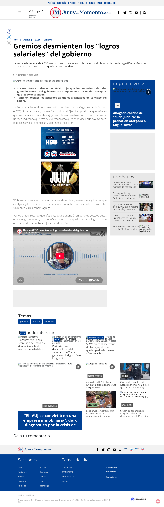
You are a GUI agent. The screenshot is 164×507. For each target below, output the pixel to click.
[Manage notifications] (158, 501)
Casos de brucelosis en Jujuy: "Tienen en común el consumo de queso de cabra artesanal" (125, 219)
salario (36, 321)
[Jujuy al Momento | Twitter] (125, 12)
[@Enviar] (9, 43)
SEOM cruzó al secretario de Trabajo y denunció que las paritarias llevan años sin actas (100, 348)
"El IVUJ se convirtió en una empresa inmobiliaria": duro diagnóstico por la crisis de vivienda (50, 422)
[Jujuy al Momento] (34, 451)
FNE (114, 2)
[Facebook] (9, 31)
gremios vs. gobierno (95, 337)
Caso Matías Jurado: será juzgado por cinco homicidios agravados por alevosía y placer (134, 386)
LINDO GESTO (92, 405)
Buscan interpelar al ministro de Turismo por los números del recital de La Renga (125, 186)
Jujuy (20, 467)
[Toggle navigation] (20, 13)
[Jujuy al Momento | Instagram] (130, 12)
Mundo (92, 2)
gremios (24, 321)
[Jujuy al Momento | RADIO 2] (137, 449)
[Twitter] (9, 37)
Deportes (72, 2)
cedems (22, 333)
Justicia (125, 376)
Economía (61, 2)
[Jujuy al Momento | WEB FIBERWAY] (131, 449)
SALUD (65, 481)
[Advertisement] (60, 298)
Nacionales (22, 472)
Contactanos (111, 477)
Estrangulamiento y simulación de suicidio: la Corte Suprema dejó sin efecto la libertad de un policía (124, 198)
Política (51, 2)
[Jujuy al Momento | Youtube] (136, 12)
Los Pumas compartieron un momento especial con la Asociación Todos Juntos (100, 413)
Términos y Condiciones (26, 495)
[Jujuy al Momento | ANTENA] (125, 449)
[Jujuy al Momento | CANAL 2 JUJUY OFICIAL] (120, 449)
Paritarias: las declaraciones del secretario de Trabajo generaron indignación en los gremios (67, 352)
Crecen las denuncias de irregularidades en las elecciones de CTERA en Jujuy (134, 413)
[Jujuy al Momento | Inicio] (143, 459)
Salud (99, 2)
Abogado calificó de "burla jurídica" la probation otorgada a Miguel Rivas (129, 119)
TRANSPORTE (67, 472)
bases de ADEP (127, 405)
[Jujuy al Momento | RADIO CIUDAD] (142, 449)
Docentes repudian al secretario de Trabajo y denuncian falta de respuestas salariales (31, 344)
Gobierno (49, 321)
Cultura (108, 2)
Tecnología (44, 486)
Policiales (82, 2)
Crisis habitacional (50, 406)
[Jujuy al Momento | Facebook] (119, 12)
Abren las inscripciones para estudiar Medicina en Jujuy (126, 227)
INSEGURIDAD (68, 476)
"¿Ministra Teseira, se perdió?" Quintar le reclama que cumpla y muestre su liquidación (125, 208)
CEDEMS (56, 339)
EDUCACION (67, 467)
